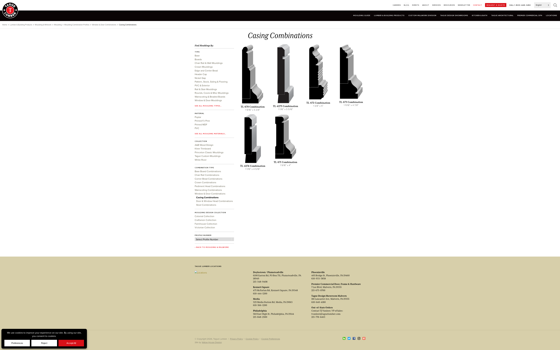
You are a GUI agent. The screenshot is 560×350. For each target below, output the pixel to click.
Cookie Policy (252, 339)
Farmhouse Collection (206, 224)
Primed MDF (201, 124)
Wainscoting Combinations (208, 190)
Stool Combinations (206, 205)
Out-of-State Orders (322, 307)
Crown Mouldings (204, 67)
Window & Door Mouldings (208, 100)
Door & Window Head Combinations (214, 201)
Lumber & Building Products (21, 24)
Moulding (58, 24)
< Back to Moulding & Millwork (212, 247)
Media (256, 299)
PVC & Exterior (202, 85)
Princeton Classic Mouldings (209, 152)
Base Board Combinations (208, 171)
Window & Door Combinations (210, 193)
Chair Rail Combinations (207, 175)
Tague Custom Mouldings (207, 156)
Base (197, 55)
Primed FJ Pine (202, 120)
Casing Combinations (207, 197)
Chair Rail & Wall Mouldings (209, 63)
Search (555, 5)
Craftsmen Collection (205, 220)
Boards (198, 59)
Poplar (198, 117)
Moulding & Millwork (43, 24)
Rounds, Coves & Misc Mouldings (212, 93)
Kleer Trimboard (203, 148)
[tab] (389, 15)
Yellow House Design (212, 342)
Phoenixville (318, 272)
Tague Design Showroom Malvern (329, 296)
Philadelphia (260, 310)
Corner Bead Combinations (208, 178)
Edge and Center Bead (206, 70)
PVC (197, 128)
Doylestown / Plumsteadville (268, 272)
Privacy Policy (236, 339)
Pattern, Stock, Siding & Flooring (211, 81)
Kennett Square (261, 287)
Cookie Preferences (270, 339)
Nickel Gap (200, 78)
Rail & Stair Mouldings (206, 89)
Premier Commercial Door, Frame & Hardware (336, 284)
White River (200, 160)
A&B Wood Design (204, 145)
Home (4, 24)
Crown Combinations (205, 182)
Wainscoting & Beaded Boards (210, 96)
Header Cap (201, 74)
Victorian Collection (205, 227)
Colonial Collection (204, 216)
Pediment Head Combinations (210, 186)
